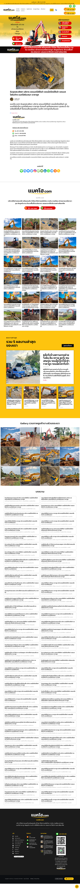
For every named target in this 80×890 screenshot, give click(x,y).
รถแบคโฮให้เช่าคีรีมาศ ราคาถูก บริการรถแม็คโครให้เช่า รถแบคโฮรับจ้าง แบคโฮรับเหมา (30, 251)
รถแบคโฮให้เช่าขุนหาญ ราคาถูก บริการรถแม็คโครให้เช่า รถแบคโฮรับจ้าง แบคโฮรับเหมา (48, 270)
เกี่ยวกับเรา (43, 9)
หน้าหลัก (18, 9)
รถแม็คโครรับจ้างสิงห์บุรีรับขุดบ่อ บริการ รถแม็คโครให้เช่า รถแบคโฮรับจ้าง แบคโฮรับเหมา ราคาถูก (21, 638)
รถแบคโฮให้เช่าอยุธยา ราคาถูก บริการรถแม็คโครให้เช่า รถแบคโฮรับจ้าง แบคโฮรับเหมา (67, 251)
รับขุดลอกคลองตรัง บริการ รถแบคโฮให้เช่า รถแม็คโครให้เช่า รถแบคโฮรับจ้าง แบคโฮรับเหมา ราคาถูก (21, 792)
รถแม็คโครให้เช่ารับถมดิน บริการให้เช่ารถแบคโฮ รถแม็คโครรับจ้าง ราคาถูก (67, 270)
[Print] (55, 170)
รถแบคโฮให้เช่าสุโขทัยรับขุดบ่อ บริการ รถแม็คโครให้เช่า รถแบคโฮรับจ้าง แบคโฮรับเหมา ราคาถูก (21, 715)
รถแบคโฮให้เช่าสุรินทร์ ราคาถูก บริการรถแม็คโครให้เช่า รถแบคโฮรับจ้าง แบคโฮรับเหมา (57, 792)
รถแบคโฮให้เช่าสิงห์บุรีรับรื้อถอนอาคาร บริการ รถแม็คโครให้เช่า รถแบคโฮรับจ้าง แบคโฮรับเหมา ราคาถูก (48, 288)
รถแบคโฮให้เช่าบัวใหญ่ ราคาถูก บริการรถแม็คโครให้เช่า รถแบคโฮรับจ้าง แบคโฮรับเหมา (48, 402)
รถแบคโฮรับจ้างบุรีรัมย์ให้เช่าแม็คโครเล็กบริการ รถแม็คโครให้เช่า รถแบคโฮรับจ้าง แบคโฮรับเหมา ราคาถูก (22, 560)
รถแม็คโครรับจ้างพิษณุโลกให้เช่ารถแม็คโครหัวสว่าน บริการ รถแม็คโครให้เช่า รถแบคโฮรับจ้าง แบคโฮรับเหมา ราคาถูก (20, 661)
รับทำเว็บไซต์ (26, 878)
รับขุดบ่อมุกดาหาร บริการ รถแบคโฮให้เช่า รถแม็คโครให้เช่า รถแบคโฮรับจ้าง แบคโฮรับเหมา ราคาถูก (57, 506)
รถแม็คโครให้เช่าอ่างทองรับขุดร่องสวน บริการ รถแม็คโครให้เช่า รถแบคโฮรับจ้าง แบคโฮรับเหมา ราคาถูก (21, 514)
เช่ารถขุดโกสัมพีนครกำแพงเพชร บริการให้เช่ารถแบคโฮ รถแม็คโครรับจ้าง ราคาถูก (21, 761)
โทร (30, 836)
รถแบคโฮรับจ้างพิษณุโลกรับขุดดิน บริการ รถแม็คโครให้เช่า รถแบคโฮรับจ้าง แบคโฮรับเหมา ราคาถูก (30, 232)
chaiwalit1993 (32, 847)
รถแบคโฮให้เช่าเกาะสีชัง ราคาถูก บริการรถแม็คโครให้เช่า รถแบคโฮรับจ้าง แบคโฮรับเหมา (21, 692)
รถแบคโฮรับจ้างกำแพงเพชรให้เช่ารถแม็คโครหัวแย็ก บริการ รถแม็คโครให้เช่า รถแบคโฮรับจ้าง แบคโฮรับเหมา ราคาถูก (67, 288)
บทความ (22, 11)
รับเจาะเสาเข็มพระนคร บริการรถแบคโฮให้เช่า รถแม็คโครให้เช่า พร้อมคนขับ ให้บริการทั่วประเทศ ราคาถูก (48, 852)
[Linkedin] (45, 170)
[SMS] (38, 170)
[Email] (41, 170)
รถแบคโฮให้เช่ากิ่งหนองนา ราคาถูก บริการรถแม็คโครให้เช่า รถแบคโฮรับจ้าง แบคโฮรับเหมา (58, 785)
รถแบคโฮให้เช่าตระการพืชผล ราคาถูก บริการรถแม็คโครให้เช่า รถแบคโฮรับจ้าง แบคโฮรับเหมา (21, 668)
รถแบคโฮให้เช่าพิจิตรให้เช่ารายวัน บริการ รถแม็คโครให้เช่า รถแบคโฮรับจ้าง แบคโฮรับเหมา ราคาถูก (58, 638)
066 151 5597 (70, 13)
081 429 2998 (18, 39)
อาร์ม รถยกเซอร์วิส (33, 844)
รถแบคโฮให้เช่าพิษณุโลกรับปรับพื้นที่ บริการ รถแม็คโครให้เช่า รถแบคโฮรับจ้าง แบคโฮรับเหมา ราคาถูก (57, 746)
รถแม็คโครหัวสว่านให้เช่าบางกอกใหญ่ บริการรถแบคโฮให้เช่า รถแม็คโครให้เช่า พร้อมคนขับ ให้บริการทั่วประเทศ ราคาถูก (57, 699)
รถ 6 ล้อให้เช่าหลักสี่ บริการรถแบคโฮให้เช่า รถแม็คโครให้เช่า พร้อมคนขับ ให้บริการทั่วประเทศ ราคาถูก (57, 645)
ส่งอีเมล (30, 846)
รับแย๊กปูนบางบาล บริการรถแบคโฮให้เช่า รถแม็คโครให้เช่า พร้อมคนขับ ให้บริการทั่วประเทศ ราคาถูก (22, 738)
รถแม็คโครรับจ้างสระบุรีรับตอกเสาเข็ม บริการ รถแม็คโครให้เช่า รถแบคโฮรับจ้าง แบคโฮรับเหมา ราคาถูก (48, 324)
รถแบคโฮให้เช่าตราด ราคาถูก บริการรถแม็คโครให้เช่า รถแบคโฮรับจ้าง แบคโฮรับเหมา (12, 287)
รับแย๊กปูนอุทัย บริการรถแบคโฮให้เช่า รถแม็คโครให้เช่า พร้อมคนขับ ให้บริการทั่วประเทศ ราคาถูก (58, 661)
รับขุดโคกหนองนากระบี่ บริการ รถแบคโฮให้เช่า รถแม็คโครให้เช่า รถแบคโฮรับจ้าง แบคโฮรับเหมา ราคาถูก (66, 403)
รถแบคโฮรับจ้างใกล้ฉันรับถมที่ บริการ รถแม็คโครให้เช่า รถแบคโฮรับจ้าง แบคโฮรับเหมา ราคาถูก (21, 529)
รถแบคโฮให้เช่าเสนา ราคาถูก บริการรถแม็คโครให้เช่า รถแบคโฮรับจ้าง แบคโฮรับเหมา (12, 270)
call (68, 9)
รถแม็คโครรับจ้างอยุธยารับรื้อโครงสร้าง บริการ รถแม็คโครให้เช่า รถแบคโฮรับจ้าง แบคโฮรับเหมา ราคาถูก (22, 599)
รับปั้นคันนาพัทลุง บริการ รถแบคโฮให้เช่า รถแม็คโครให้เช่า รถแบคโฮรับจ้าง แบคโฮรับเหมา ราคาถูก (49, 306)
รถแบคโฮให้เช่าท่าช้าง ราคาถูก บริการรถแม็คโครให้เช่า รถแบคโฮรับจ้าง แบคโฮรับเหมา (21, 699)
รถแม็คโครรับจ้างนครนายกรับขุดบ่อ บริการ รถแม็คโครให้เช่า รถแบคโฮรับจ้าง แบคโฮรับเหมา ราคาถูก (67, 232)
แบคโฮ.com (15, 120)
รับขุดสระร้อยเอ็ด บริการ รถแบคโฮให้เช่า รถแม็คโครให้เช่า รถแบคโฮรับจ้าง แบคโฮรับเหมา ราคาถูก (49, 232)
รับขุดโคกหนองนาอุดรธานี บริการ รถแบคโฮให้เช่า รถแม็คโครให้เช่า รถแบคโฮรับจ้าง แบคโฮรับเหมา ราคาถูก (21, 498)
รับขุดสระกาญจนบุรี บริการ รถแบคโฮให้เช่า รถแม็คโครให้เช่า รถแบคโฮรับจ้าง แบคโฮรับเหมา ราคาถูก (20, 537)
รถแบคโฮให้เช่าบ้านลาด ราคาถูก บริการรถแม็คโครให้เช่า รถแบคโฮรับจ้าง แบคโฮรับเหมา (57, 591)
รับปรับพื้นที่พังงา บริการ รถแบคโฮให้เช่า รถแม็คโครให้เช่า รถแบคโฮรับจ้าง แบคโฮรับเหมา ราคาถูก (58, 692)
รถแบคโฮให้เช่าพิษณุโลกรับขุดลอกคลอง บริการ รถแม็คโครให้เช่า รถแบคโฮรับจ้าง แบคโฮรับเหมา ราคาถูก (21, 777)
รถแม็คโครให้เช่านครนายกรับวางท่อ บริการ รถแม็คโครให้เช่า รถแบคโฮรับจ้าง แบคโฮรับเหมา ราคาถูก (22, 506)
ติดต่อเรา (18, 11)
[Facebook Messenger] (28, 170)
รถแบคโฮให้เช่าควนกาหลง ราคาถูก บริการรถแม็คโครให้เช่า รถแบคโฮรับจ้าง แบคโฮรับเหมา (48, 842)
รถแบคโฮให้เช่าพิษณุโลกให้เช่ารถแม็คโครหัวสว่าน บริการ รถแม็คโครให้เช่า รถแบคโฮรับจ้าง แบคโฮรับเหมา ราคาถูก (58, 777)
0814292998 (20, 44)
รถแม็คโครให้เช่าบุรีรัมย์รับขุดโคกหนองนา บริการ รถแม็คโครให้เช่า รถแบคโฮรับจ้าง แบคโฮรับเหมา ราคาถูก (67, 324)
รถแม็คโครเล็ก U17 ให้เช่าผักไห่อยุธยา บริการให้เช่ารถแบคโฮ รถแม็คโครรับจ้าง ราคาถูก (20, 607)
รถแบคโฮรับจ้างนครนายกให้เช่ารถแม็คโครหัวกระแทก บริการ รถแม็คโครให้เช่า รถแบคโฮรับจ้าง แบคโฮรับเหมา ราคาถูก (12, 324)
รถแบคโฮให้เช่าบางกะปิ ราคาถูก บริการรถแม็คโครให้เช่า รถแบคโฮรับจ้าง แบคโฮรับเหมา (57, 521)
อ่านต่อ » (45, 380)
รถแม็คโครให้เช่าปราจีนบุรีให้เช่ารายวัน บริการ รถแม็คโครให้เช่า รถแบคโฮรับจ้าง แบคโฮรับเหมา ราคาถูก (57, 754)
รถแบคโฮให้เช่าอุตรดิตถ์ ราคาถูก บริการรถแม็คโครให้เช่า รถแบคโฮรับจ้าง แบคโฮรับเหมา (58, 769)
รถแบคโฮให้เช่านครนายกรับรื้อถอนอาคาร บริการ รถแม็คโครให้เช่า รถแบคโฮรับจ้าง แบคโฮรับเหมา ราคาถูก (21, 614)
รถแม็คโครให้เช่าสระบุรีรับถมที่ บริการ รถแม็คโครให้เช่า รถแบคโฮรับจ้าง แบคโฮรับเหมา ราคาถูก (21, 576)
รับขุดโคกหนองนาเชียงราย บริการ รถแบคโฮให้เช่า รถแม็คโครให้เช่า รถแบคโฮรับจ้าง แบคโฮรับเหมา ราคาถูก (58, 599)
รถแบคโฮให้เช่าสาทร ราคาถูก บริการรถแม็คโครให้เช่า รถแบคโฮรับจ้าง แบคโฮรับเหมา (20, 769)
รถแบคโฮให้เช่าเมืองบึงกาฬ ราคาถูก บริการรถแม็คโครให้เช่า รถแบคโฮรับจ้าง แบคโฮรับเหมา (58, 730)
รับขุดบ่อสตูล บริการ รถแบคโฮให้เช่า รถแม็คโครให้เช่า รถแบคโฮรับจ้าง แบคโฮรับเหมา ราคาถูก (57, 684)
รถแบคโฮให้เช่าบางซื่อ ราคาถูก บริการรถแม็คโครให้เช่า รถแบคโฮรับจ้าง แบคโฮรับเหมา (57, 537)
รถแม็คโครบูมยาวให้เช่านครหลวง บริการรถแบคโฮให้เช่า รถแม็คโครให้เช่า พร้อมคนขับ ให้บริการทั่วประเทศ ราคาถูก (58, 576)
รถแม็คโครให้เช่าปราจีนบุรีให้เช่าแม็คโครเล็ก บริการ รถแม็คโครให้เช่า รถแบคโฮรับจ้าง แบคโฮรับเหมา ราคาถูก (22, 684)
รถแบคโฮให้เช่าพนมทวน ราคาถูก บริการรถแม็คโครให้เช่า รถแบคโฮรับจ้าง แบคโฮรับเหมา (67, 306)
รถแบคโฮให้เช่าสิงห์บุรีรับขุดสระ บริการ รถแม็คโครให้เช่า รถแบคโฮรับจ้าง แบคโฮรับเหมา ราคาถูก (21, 800)
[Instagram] (34, 170)
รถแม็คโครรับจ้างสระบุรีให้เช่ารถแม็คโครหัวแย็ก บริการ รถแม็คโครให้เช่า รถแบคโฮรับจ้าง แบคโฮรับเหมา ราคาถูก (30, 324)
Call (16, 37)
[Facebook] (24, 170)
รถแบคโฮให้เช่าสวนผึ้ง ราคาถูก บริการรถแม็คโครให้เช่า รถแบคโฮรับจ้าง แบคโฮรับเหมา (57, 800)
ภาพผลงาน (23, 9)
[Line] (21, 170)
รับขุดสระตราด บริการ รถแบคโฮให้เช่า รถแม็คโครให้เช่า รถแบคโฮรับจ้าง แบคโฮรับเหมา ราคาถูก (21, 746)
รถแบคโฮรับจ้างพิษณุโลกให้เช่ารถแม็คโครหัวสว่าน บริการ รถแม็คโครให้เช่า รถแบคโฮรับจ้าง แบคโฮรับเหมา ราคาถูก (56, 498)
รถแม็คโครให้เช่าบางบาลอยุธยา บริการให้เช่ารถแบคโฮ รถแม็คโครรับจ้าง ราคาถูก (48, 837)
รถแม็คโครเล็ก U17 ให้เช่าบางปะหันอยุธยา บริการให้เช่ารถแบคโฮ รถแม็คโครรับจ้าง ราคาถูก (21, 653)
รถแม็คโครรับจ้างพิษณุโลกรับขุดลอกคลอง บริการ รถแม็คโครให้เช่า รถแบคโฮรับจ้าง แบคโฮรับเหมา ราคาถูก (30, 288)
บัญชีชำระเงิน (29, 9)
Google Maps (36, 9)
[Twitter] (31, 170)
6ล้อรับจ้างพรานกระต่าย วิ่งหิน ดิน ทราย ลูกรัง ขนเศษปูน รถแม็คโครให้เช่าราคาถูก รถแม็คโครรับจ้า (56, 359)
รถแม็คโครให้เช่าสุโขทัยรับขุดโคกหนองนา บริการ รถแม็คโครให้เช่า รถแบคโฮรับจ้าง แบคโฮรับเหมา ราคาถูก (12, 252)
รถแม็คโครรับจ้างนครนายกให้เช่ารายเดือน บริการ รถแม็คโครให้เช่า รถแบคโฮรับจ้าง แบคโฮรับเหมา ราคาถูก (21, 754)
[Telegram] (51, 170)
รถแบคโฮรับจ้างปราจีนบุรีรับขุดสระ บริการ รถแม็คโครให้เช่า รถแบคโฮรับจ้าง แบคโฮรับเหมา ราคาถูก (22, 583)
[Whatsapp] (48, 170)
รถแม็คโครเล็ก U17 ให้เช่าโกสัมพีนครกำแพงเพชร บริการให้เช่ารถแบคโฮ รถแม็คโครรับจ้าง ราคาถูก (30, 306)
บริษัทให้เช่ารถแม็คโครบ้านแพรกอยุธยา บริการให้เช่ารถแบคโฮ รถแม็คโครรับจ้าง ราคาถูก (57, 630)
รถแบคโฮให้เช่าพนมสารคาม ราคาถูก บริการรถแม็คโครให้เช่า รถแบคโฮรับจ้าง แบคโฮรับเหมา (57, 614)
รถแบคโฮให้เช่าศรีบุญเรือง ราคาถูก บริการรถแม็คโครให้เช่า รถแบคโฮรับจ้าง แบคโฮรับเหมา (21, 568)
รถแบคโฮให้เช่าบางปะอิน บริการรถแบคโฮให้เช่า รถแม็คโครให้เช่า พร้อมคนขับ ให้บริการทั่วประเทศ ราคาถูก (57, 552)
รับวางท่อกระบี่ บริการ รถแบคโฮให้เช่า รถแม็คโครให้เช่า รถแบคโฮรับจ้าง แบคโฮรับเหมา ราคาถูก (21, 545)
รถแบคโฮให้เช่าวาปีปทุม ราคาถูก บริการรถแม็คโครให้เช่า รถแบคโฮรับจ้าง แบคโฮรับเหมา (57, 583)
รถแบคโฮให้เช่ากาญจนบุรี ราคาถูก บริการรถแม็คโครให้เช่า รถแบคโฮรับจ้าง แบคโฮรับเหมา (12, 306)
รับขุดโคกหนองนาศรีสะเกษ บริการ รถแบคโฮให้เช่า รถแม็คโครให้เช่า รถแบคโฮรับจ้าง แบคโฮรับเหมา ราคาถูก (21, 645)
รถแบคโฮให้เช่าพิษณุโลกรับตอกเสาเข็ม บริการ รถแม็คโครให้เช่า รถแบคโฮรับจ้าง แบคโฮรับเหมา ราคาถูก (58, 622)
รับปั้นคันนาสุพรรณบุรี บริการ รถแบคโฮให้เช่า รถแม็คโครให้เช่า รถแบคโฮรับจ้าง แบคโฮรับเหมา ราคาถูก (14, 402)
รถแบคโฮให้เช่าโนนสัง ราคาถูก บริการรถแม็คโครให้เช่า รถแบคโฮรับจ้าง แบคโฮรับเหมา (48, 847)
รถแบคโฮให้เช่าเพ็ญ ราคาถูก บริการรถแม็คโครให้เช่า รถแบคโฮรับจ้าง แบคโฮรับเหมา (57, 668)
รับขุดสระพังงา (14, 113)
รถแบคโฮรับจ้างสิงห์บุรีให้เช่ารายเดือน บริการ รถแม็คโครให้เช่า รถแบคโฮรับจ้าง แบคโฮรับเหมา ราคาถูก (57, 723)
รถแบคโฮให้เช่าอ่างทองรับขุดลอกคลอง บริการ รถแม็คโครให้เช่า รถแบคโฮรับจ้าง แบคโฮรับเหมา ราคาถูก (21, 730)
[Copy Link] (58, 170)
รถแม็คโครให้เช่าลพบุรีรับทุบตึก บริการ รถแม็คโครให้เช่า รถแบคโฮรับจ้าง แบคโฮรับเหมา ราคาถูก (57, 761)
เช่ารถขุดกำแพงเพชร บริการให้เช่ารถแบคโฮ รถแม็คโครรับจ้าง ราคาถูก (22, 591)
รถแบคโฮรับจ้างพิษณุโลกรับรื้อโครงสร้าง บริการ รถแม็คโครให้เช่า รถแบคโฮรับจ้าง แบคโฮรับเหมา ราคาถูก (57, 568)
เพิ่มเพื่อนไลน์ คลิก (32, 839)
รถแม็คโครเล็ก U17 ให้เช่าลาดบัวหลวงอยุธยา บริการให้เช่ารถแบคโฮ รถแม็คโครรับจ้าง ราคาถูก (58, 545)
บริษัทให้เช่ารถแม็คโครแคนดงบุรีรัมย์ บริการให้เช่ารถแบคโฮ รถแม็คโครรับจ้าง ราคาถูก (20, 723)
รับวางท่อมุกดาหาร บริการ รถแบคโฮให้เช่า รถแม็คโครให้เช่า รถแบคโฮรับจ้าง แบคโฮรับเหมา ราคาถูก (58, 653)
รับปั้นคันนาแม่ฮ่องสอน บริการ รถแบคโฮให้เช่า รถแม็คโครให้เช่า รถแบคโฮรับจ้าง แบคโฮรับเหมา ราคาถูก (21, 785)
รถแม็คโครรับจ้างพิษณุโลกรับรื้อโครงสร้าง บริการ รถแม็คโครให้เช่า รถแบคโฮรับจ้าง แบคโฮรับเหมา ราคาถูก (58, 738)
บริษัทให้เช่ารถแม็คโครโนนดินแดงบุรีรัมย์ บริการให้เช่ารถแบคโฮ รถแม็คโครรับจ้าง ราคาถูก (58, 607)
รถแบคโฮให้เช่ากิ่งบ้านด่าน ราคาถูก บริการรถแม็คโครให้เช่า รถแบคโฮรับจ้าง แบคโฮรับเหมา (21, 630)
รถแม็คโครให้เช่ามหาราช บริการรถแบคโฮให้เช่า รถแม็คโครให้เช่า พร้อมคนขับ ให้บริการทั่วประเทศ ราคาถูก (57, 529)
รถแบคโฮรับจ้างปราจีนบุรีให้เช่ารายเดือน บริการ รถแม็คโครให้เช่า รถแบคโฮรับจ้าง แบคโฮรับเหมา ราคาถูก (57, 707)
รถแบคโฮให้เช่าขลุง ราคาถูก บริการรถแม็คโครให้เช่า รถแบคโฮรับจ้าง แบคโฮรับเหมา (31, 402)
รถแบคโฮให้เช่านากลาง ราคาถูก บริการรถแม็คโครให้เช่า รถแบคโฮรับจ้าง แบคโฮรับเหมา (57, 514)
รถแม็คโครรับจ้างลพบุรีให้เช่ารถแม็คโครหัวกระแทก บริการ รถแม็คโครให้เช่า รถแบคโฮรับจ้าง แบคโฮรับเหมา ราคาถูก (49, 252)
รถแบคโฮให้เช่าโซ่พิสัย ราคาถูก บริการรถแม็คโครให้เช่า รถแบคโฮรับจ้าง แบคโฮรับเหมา (21, 521)
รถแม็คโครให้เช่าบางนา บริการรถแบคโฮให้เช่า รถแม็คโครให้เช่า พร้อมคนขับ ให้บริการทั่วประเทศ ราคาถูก (20, 622)
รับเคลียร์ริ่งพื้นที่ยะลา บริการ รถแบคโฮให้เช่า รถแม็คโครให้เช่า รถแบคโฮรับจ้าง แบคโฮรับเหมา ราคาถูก (12, 233)
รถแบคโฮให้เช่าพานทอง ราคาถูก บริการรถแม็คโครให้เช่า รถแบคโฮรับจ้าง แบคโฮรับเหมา (30, 270)
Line (16, 43)
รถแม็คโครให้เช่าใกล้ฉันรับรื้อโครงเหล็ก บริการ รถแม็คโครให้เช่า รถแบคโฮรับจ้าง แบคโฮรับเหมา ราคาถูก (57, 676)
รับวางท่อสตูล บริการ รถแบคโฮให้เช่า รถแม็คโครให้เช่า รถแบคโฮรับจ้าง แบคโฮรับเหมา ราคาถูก (21, 552)
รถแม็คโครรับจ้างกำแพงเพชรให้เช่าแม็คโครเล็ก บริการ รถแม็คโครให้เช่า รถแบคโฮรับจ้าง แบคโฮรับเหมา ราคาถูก (21, 707)
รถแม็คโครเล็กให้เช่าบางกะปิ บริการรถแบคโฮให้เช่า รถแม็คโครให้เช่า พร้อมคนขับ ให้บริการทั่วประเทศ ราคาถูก (58, 560)
